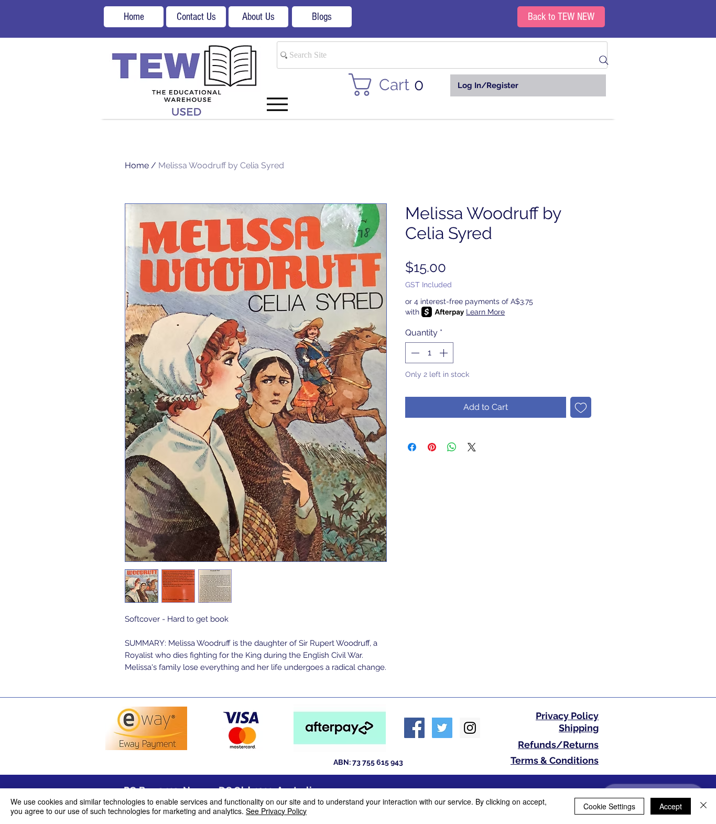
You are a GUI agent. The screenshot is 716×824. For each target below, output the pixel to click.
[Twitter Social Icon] (442, 728)
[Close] (703, 806)
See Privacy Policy (276, 811)
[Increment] (444, 353)
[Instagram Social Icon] (470, 728)
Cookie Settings (609, 806)
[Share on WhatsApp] (452, 447)
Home (137, 165)
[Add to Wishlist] (580, 407)
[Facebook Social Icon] (414, 728)
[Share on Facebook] (412, 447)
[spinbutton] (429, 353)
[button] (392, 84)
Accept (670, 806)
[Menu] (277, 104)
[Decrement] (414, 353)
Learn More (485, 312)
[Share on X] (471, 447)
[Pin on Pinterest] (432, 447)
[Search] (604, 60)
